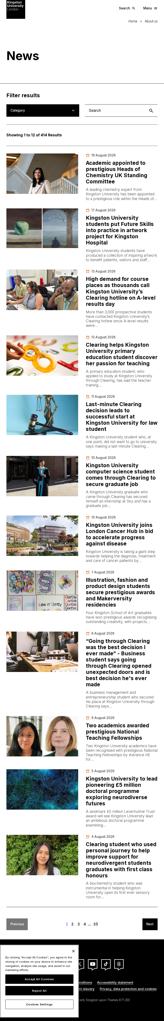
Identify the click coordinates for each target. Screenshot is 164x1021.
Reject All (39, 990)
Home (133, 21)
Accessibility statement (115, 982)
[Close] (73, 951)
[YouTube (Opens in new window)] (92, 964)
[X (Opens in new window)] (79, 964)
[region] (39, 981)
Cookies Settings (39, 1004)
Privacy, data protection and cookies (128, 989)
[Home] (15, 9)
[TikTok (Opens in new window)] (106, 964)
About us (151, 21)
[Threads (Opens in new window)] (119, 964)
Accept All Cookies (39, 979)
